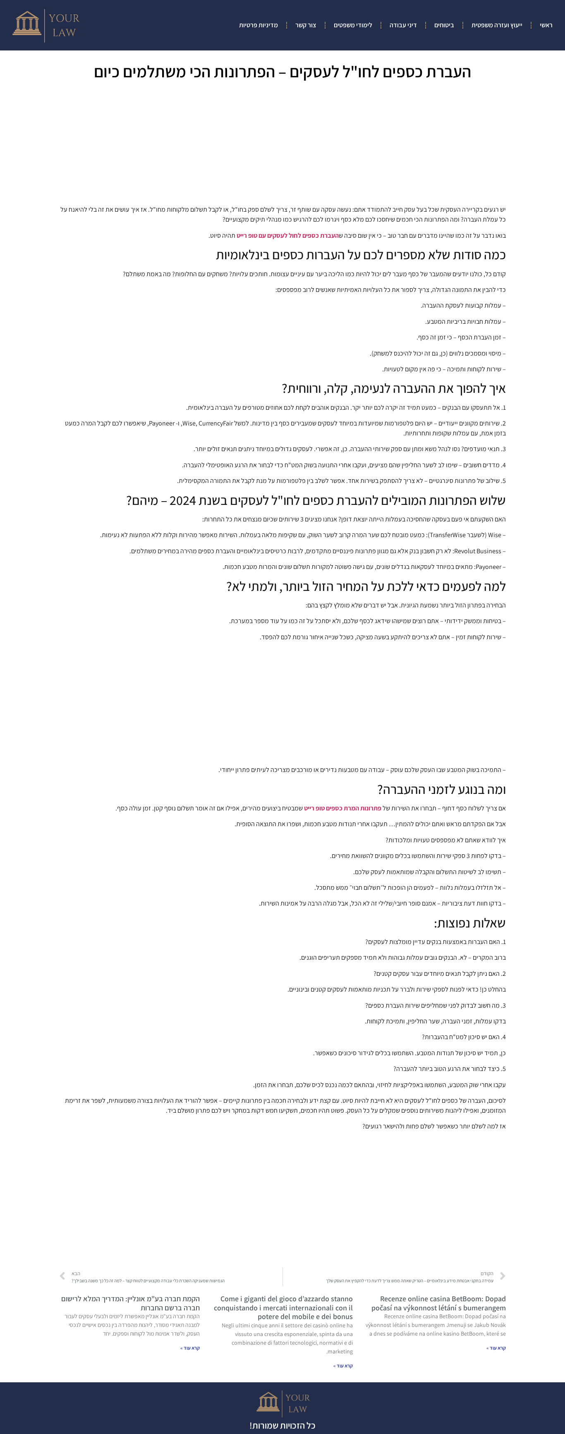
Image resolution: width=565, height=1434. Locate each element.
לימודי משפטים (353, 25)
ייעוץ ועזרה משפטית (497, 25)
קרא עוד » (496, 1348)
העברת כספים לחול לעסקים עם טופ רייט (288, 235)
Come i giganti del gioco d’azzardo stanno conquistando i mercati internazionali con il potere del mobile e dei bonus (283, 1307)
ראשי (546, 25)
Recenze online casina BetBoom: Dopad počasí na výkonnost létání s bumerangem (438, 1303)
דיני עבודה (403, 25)
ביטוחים (444, 25)
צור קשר (305, 25)
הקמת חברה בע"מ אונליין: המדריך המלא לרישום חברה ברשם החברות (130, 1303)
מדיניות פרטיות (258, 25)
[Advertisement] (282, 145)
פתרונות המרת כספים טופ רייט (342, 808)
